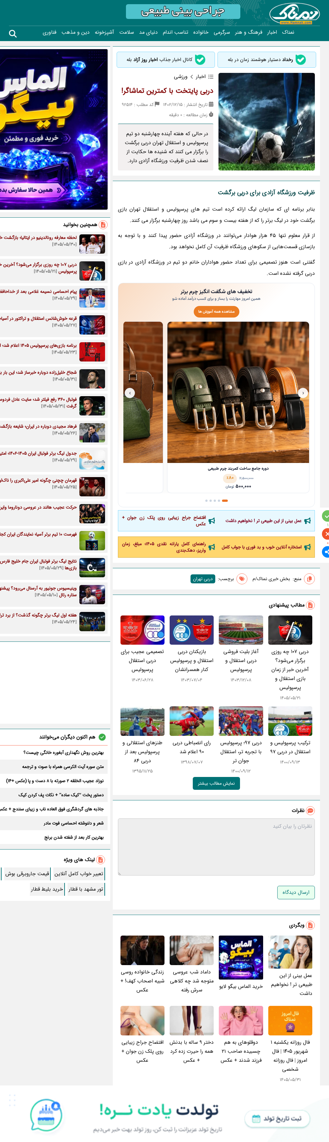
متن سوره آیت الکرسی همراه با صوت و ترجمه (63, 766)
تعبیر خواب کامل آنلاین (79, 874)
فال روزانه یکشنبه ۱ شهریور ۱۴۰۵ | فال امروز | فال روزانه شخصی (290, 1055)
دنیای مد (148, 32)
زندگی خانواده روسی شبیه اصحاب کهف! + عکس (142, 981)
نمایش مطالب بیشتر (216, 783)
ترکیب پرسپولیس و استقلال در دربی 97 (290, 747)
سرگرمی (222, 32)
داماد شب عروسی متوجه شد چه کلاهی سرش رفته (192, 981)
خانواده (201, 32)
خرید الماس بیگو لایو (241, 986)
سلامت (126, 32)
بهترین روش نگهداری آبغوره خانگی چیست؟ (63, 752)
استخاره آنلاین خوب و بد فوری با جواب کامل (262, 547)
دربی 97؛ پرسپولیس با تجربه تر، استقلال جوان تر (241, 752)
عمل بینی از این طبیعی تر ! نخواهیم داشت (264, 521)
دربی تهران (203, 578)
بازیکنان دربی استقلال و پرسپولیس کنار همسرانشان (191, 661)
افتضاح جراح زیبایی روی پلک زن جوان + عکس (164, 520)
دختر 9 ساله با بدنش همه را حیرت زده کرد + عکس (192, 1051)
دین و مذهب (75, 32)
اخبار (272, 32)
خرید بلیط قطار (47, 889)
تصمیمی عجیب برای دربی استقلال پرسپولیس (142, 661)
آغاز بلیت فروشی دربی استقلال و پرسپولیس (241, 661)
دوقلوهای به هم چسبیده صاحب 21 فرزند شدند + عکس (241, 1051)
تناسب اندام (175, 32)
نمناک (288, 32)
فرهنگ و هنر (248, 32)
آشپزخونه (104, 32)
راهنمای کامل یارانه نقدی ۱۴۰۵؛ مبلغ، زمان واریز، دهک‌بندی (164, 547)
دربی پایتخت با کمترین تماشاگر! (167, 90)
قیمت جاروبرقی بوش (27, 874)
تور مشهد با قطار (86, 889)
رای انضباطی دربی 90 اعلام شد (192, 747)
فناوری (49, 32)
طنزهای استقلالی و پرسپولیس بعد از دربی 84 (142, 752)
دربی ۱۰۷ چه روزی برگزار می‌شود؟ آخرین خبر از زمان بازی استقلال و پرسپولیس (290, 670)
